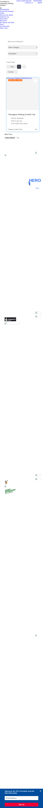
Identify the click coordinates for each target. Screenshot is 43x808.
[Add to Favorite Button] (35, 80)
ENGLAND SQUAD (24, 1)
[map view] (24, 67)
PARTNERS (37, 1)
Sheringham (20, 118)
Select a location (13, 54)
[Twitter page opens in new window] (28, 161)
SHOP (40, 3)
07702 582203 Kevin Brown (19, 123)
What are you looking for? (15, 41)
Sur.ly (36, 188)
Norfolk (13, 118)
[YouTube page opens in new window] (28, 164)
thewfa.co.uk (29, 183)
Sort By (10, 72)
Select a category (13, 48)
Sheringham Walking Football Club (21, 114)
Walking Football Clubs (15, 129)
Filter (12, 67)
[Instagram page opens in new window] (28, 171)
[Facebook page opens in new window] (28, 158)
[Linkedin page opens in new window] (28, 168)
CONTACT (29, 3)
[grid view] (19, 67)
